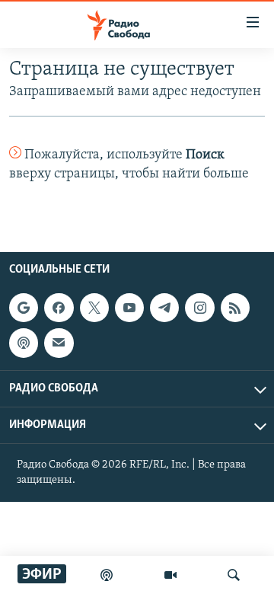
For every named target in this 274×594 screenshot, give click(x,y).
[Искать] (233, 575)
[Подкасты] (23, 342)
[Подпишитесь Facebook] (58, 307)
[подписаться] (58, 342)
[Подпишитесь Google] (23, 307)
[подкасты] (106, 575)
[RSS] (235, 307)
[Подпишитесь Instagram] (199, 307)
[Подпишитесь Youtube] (129, 307)
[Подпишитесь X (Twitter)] (94, 307)
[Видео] (170, 575)
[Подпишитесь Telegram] (164, 307)
